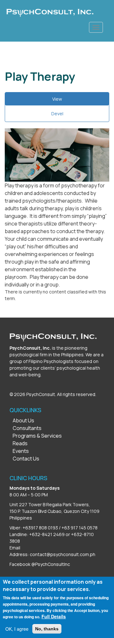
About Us (23, 420)
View (64, 100)
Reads (20, 443)
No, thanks (47, 628)
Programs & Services (37, 435)
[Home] (49, 13)
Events (21, 450)
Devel (57, 114)
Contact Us (26, 458)
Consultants (27, 428)
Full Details (53, 616)
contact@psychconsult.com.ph (62, 554)
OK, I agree (16, 629)
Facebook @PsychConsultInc (40, 564)
